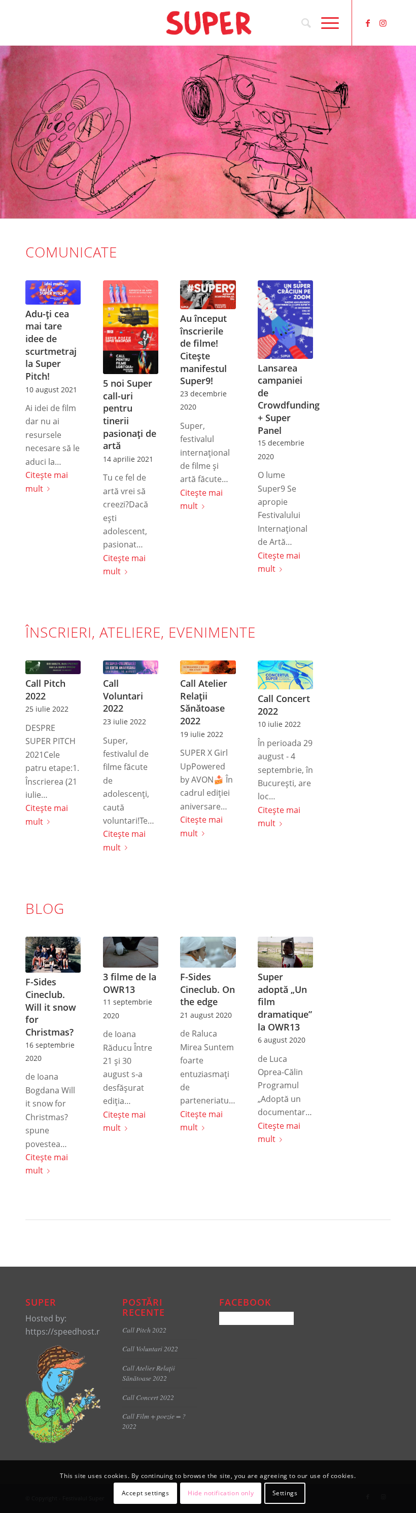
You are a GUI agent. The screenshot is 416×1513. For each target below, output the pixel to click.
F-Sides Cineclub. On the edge (207, 989)
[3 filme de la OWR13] (130, 952)
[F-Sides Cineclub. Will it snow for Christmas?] (53, 955)
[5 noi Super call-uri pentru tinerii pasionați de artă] (130, 327)
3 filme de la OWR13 (129, 983)
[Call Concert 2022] (285, 674)
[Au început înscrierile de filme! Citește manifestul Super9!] (207, 294)
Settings (285, 1493)
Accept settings (145, 1493)
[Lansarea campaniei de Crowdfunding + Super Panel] (285, 319)
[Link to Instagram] (383, 22)
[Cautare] (301, 23)
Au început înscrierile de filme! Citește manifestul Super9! (203, 349)
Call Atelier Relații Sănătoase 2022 (203, 702)
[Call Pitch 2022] (53, 667)
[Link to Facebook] (367, 22)
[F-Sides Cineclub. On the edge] (207, 952)
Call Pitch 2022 (45, 689)
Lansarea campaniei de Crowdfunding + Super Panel (289, 399)
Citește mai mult (46, 481)
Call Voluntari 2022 (123, 695)
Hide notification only (221, 1493)
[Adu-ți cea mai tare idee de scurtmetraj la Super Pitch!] (53, 292)
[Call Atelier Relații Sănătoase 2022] (207, 667)
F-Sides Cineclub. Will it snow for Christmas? (50, 1007)
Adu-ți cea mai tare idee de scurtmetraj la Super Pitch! (51, 345)
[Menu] (325, 23)
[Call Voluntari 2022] (130, 667)
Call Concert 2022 (148, 1397)
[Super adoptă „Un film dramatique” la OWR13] (285, 952)
